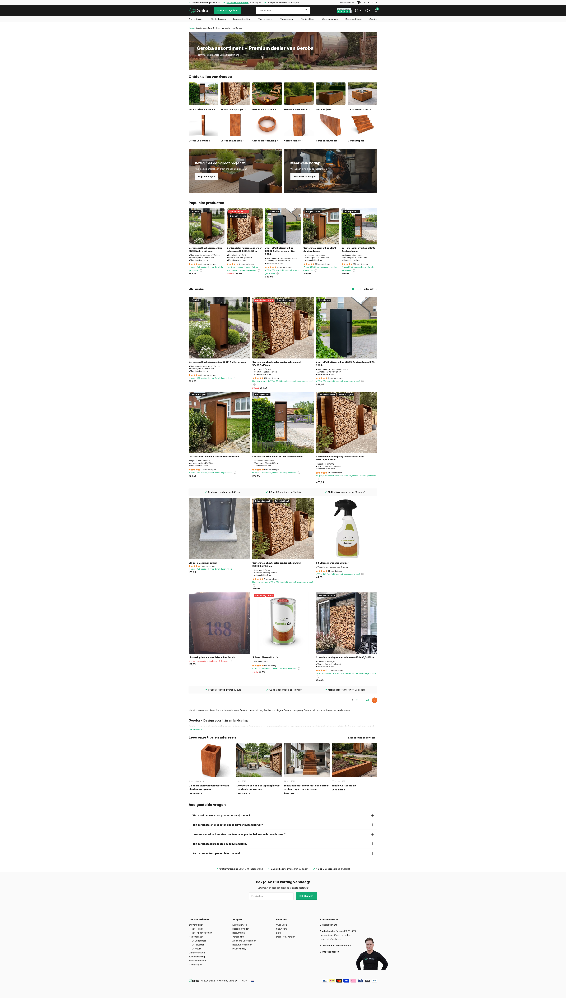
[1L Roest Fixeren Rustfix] (283, 623)
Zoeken (306, 10)
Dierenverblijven (353, 19)
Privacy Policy (239, 948)
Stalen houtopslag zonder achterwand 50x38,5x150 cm (345, 657)
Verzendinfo (238, 936)
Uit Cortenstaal (199, 940)
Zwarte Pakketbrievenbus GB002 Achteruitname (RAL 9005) (280, 251)
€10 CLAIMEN (306, 896)
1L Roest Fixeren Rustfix (265, 657)
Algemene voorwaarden (244, 940)
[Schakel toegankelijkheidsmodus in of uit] (359, 2)
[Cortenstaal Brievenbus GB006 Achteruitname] (359, 226)
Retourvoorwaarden (242, 944)
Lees (194, 729)
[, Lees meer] (358, 10)
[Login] (368, 10)
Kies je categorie (226, 10)
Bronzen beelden (241, 19)
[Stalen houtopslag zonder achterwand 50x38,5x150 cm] (346, 623)
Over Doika (281, 925)
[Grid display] (353, 289)
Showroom (281, 928)
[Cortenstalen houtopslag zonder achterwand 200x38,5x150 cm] (283, 528)
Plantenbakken (218, 19)
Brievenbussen (196, 19)
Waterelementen (330, 19)
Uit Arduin (196, 948)
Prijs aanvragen (206, 176)
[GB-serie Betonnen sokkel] (219, 528)
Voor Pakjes (197, 928)
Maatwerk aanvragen (305, 176)
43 (367, 700)
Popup (201, 270)
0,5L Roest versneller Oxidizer (332, 563)
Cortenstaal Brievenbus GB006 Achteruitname (358, 249)
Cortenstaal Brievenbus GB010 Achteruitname (320, 249)
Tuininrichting (307, 19)
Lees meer (194, 793)
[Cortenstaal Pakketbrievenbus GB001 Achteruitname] (206, 226)
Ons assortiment (199, 919)
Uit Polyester (198, 944)
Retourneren (238, 932)
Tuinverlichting (265, 19)
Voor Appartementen (202, 932)
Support (237, 919)
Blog (278, 932)
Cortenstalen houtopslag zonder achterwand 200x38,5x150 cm (276, 564)
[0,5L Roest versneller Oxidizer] (346, 528)
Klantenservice (347, 2)
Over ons (281, 919)
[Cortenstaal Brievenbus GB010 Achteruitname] (321, 226)
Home (191, 28)
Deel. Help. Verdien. (286, 936)
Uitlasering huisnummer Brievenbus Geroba (212, 657)
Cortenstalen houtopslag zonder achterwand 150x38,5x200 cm (340, 458)
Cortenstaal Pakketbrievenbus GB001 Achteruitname (205, 249)
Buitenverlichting (197, 956)
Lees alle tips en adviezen (362, 737)
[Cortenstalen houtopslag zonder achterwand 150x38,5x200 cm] (346, 422)
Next (374, 700)
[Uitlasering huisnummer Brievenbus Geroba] (219, 623)
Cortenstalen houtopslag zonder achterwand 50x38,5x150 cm (244, 249)
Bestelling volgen (240, 928)
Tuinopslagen (286, 19)
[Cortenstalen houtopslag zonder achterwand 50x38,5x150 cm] (245, 226)
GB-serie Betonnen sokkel (203, 563)
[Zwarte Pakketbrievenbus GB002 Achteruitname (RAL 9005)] (283, 226)
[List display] (357, 289)
